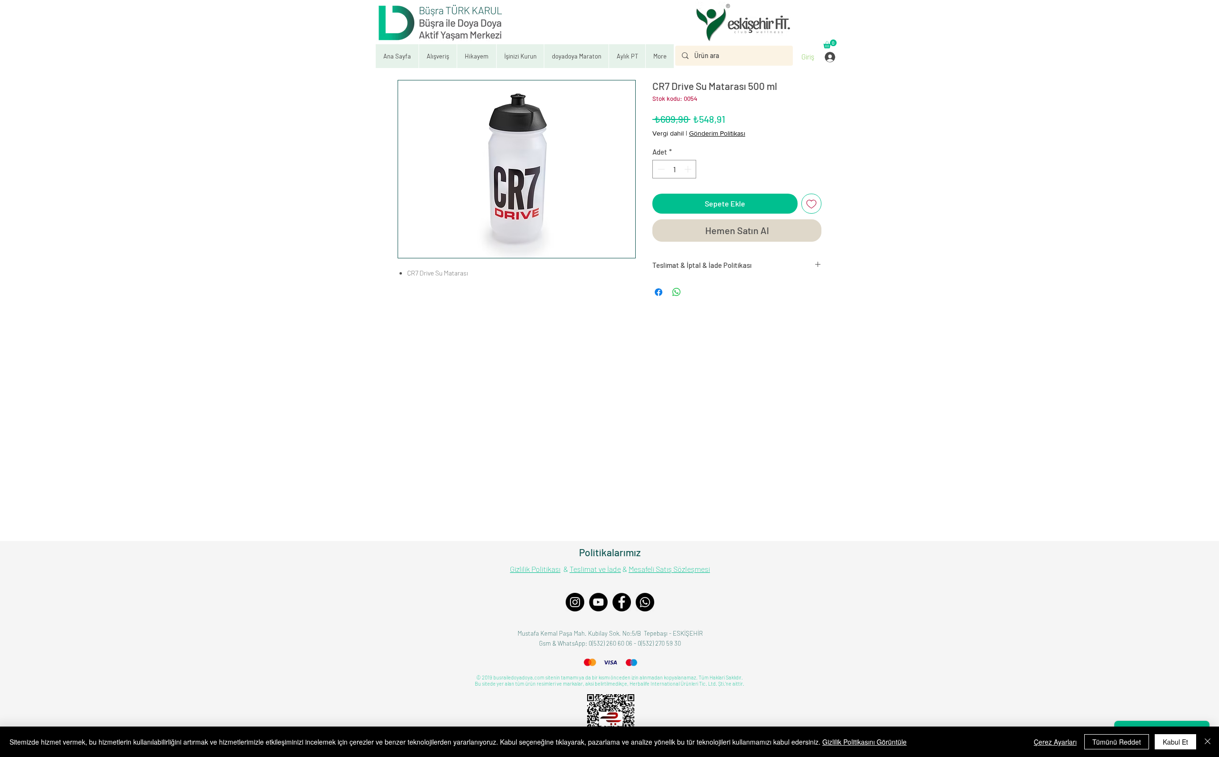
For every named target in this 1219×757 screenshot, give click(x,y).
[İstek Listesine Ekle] (811, 204)
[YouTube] (598, 602)
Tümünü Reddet (1116, 742)
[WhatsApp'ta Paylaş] (676, 292)
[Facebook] (621, 602)
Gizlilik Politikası (535, 568)
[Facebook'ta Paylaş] (658, 292)
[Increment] (688, 169)
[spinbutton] (674, 169)
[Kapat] (1207, 741)
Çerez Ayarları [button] (1055, 742)
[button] (520, 56)
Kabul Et (1175, 742)
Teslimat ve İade (595, 568)
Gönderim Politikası (717, 133)
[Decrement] (660, 169)
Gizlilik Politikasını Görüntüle (864, 742)
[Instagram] (575, 602)
